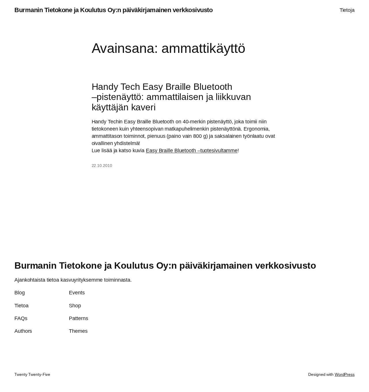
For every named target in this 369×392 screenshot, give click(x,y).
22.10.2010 (102, 165)
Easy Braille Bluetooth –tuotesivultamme (192, 150)
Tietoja (347, 10)
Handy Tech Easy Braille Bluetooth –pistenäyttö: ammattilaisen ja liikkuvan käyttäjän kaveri (171, 97)
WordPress (345, 374)
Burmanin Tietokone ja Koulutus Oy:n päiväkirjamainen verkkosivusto (113, 10)
